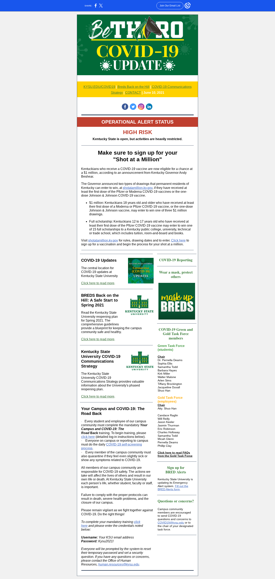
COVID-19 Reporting (175, 259)
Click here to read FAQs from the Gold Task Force (175, 454)
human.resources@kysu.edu (118, 564)
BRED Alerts (175, 472)
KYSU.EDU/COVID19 (99, 87)
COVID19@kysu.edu (171, 522)
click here (88, 436)
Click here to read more (97, 283)
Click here (178, 240)
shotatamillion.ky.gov (137, 188)
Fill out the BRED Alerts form (173, 487)
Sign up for (175, 467)
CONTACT (133, 92)
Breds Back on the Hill (133, 87)
